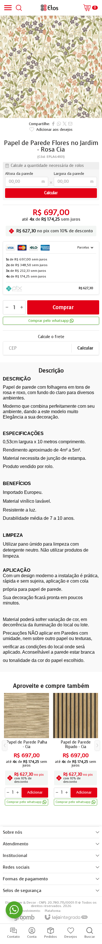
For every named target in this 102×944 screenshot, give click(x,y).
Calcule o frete (51, 337)
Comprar (63, 307)
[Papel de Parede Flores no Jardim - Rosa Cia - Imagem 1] (51, 67)
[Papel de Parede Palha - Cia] (26, 749)
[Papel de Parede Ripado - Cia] (75, 749)
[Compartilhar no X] (65, 124)
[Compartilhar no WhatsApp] (59, 124)
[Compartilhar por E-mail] (70, 124)
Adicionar (34, 792)
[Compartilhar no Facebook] (53, 124)
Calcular (85, 348)
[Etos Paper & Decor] (49, 7)
